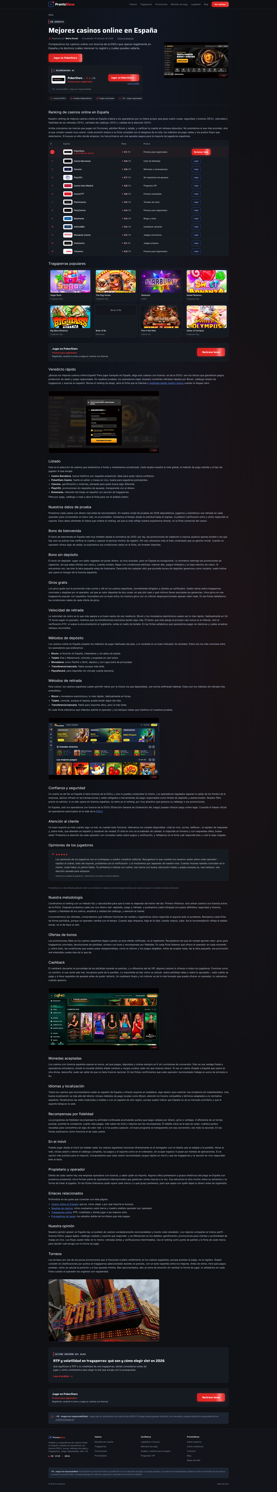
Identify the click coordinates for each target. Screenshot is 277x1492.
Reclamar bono (201, 152)
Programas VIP (148, 1455)
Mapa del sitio (193, 1460)
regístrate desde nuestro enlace (166, 383)
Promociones (161, 4)
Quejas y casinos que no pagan (155, 1451)
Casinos (133, 4)
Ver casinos (220, 4)
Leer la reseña (133, 83)
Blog (206, 4)
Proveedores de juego (63, 1216)
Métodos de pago (179, 4)
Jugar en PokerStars (65, 58)
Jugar (196, 160)
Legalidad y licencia (150, 1442)
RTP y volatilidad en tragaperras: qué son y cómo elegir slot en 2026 (109, 1361)
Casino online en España (64, 1204)
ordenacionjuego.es (65, 1419)
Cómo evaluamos (125, 38)
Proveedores (101, 1455)
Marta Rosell (72, 38)
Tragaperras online (61, 1212)
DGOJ (99, 811)
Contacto (191, 1451)
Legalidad (196, 4)
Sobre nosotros (194, 1442)
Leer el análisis (63, 1376)
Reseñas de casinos (62, 1208)
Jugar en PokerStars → (123, 78)
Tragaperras (146, 4)
